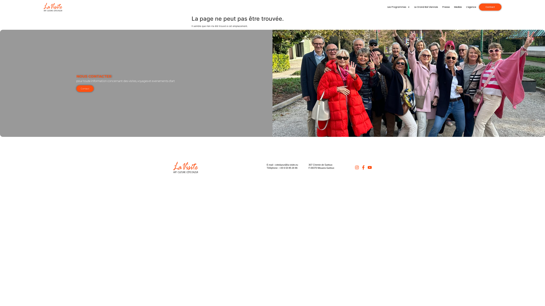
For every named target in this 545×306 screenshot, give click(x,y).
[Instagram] (357, 167)
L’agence (471, 7)
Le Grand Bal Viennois (426, 7)
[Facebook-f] (363, 167)
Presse (446, 7)
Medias (458, 7)
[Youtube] (370, 167)
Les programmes (396, 7)
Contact (85, 88)
